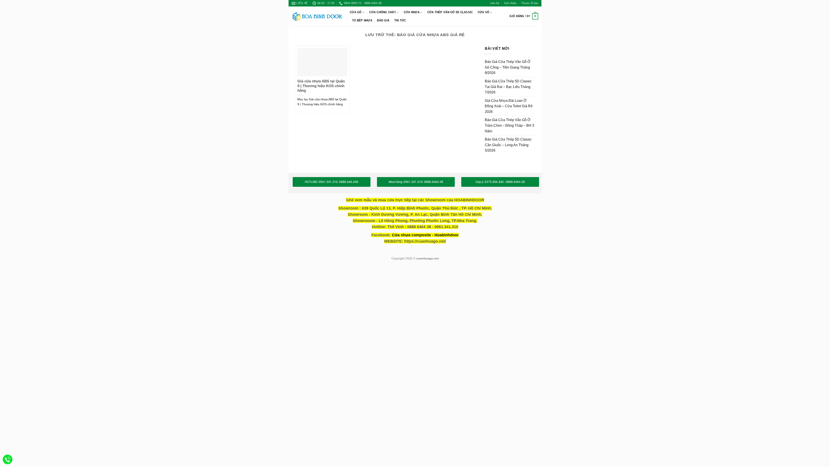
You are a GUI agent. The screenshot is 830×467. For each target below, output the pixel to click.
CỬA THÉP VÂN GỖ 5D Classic (450, 12)
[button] (523, 16)
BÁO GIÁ (383, 20)
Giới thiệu (510, 3)
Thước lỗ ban (529, 3)
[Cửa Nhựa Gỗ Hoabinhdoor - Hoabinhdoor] (317, 16)
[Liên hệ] (8, 459)
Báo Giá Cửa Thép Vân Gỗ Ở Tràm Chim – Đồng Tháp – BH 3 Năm (509, 125)
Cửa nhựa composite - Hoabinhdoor (425, 235)
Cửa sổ (483, 12)
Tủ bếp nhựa (362, 20)
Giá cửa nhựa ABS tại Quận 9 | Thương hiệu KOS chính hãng (321, 86)
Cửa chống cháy (382, 12)
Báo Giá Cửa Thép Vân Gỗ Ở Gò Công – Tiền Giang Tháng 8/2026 (507, 67)
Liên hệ (494, 3)
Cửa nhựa (412, 12)
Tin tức (400, 20)
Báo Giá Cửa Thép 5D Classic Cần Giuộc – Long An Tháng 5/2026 (508, 145)
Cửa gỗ (356, 12)
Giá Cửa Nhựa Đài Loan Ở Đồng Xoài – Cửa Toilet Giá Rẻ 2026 (509, 106)
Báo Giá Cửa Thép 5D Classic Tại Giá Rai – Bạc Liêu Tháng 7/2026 (508, 86)
